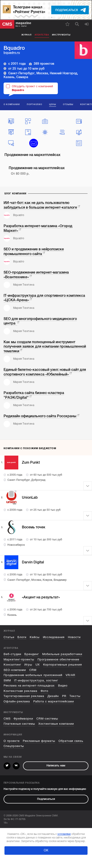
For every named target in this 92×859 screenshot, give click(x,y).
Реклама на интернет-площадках (29, 685)
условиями (64, 834)
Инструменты (61, 35)
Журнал (26, 35)
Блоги (21, 637)
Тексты (74, 696)
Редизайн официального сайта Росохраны (40, 416)
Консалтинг (12, 664)
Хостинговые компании (56, 723)
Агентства (42, 35)
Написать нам (55, 765)
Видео (62, 685)
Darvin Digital (33, 562)
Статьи (9, 637)
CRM (32, 670)
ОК (46, 850)
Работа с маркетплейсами (53, 701)
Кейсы (35, 637)
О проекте (12, 741)
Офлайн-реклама (17, 701)
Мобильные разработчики (62, 654)
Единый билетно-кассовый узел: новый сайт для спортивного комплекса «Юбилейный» (45, 372)
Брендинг (31, 654)
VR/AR (70, 675)
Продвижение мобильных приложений (33, 675)
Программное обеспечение (58, 659)
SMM (7, 680)
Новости (74, 637)
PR (64, 696)
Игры (28, 664)
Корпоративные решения (62, 664)
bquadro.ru (12, 52)
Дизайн (53, 696)
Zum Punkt (31, 463)
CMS (7, 718)
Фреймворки (23, 718)
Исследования (54, 637)
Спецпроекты (14, 746)
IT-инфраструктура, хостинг (36, 680)
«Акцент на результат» (41, 597)
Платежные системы (19, 723)
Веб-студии (12, 654)
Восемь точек (33, 527)
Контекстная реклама (21, 691)
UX (38, 664)
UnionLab (30, 498)
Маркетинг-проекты (19, 659)
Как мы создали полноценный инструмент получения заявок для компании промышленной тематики (45, 346)
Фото (44, 691)
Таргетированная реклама (24, 696)
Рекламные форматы (39, 741)
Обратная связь (71, 741)
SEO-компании (15, 670)
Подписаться (46, 799)
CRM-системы (47, 718)
